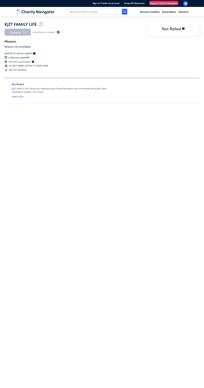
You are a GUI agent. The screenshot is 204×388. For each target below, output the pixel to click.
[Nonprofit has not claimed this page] (5, 57)
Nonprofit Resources (134, 3)
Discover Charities (149, 11)
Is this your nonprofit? (19, 57)
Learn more (17, 96)
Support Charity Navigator (163, 3)
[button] (17, 32)
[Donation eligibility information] (58, 32)
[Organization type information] (33, 62)
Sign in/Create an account (106, 3)
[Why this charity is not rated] (183, 28)
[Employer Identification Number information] (34, 53)
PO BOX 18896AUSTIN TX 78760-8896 (28, 65)
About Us (183, 11)
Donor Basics (169, 11)
